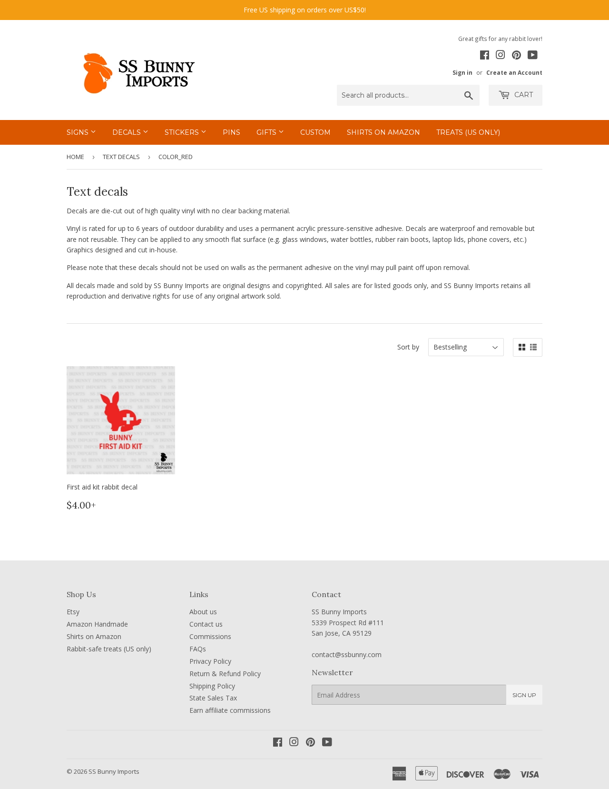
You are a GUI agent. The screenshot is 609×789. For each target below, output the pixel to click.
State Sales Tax (213, 697)
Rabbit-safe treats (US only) (109, 648)
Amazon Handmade (97, 624)
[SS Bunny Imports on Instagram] (500, 56)
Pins (231, 132)
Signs (78, 132)
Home (75, 156)
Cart (522, 94)
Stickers (183, 132)
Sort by (408, 346)
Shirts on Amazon (383, 132)
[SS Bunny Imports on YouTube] (533, 56)
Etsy (73, 611)
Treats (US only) (468, 132)
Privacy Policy (210, 661)
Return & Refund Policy (225, 673)
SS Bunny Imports (113, 771)
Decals (127, 132)
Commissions (210, 636)
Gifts (267, 132)
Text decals (121, 156)
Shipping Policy (212, 685)
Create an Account (514, 72)
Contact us (206, 624)
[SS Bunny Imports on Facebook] (485, 56)
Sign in (462, 72)
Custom (315, 132)
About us (203, 611)
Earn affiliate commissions (230, 710)
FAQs (197, 648)
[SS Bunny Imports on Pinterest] (516, 56)
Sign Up (524, 695)
